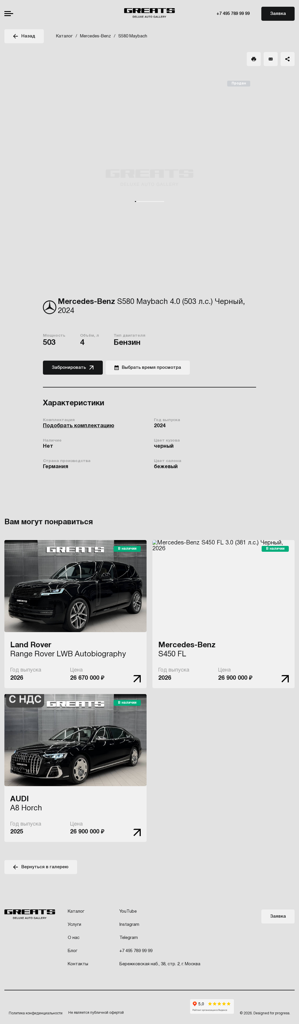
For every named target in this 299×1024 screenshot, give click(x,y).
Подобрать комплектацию (78, 425)
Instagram (129, 925)
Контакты (78, 964)
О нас (73, 938)
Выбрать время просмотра (151, 368)
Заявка (278, 14)
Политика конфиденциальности (35, 1013)
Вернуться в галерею (44, 867)
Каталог (76, 911)
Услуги (74, 925)
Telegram (128, 938)
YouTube (128, 911)
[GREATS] (149, 13)
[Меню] (8, 13)
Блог (72, 951)
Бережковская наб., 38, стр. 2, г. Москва (159, 964)
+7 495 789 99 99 (233, 14)
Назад (28, 36)
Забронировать (69, 368)
